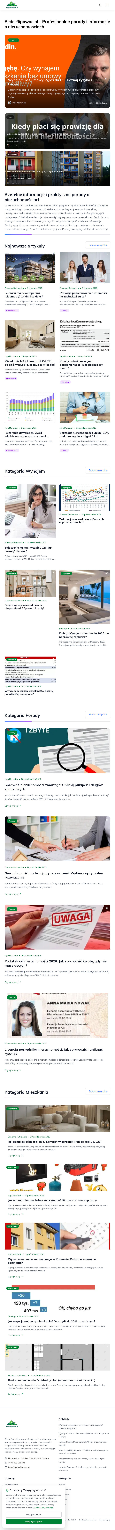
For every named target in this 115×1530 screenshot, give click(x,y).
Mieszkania (12, 155)
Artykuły (64, 1419)
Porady (10, 117)
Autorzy (10, 1478)
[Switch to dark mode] (100, 5)
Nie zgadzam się (33, 1514)
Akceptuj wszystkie (33, 1521)
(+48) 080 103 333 (16, 1462)
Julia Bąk (63, 628)
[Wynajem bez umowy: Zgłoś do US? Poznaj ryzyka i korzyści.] (57, 71)
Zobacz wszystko (98, 245)
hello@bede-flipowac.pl (19, 1467)
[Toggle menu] (107, 5)
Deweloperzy (11, 310)
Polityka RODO (70, 1520)
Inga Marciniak (11, 356)
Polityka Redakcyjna (87, 1520)
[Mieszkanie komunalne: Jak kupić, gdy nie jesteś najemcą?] (57, 168)
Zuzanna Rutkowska (14, 288)
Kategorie (65, 1478)
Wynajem (14, 40)
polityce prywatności (43, 1507)
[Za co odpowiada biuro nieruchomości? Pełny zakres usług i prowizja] (57, 131)
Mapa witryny (104, 1520)
